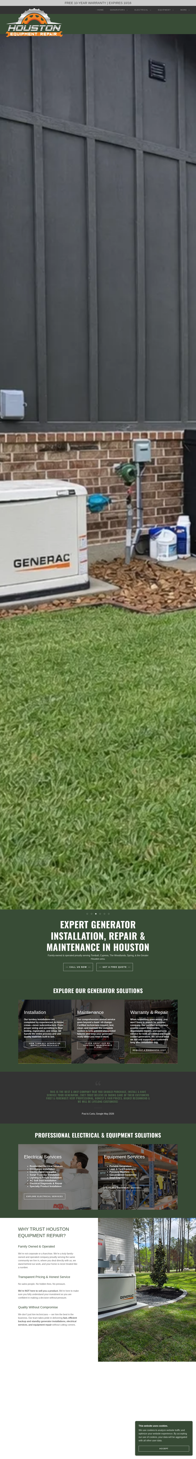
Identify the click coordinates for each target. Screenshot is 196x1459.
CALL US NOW (78, 967)
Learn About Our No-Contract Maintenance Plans (98, 1045)
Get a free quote (115, 967)
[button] (118, 10)
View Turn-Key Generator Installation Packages (45, 1044)
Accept (163, 1449)
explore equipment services (124, 1188)
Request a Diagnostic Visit (149, 1050)
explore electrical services (44, 1196)
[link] (34, 9)
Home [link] (100, 10)
